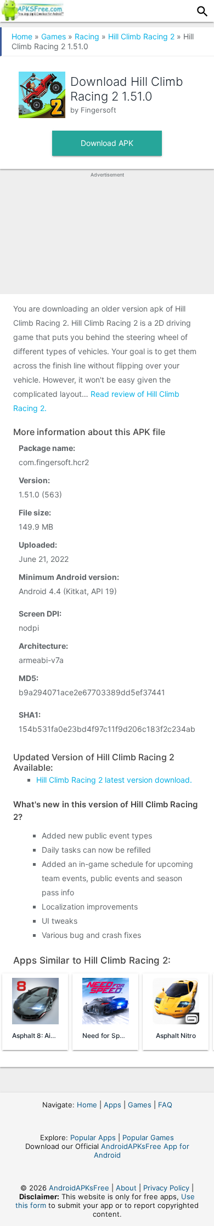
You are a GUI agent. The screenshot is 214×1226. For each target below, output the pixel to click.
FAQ (165, 1104)
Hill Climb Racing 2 (141, 36)
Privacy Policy (166, 1187)
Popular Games (148, 1137)
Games (53, 36)
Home (22, 36)
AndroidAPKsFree (79, 1187)
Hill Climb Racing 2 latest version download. (114, 779)
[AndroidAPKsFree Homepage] (32, 17)
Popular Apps (93, 1137)
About (126, 1187)
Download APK (107, 143)
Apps (112, 1104)
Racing (87, 36)
